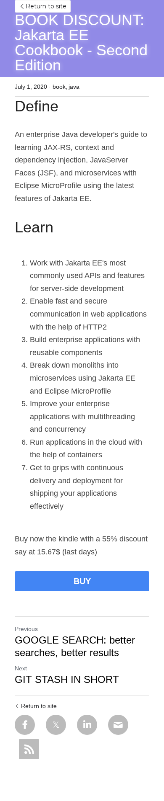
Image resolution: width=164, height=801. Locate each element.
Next (21, 668)
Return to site (46, 6)
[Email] (118, 725)
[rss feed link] (29, 749)
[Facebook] (25, 725)
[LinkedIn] (87, 725)
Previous (26, 629)
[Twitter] (56, 725)
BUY (82, 581)
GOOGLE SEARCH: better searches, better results (75, 646)
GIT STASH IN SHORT (67, 679)
